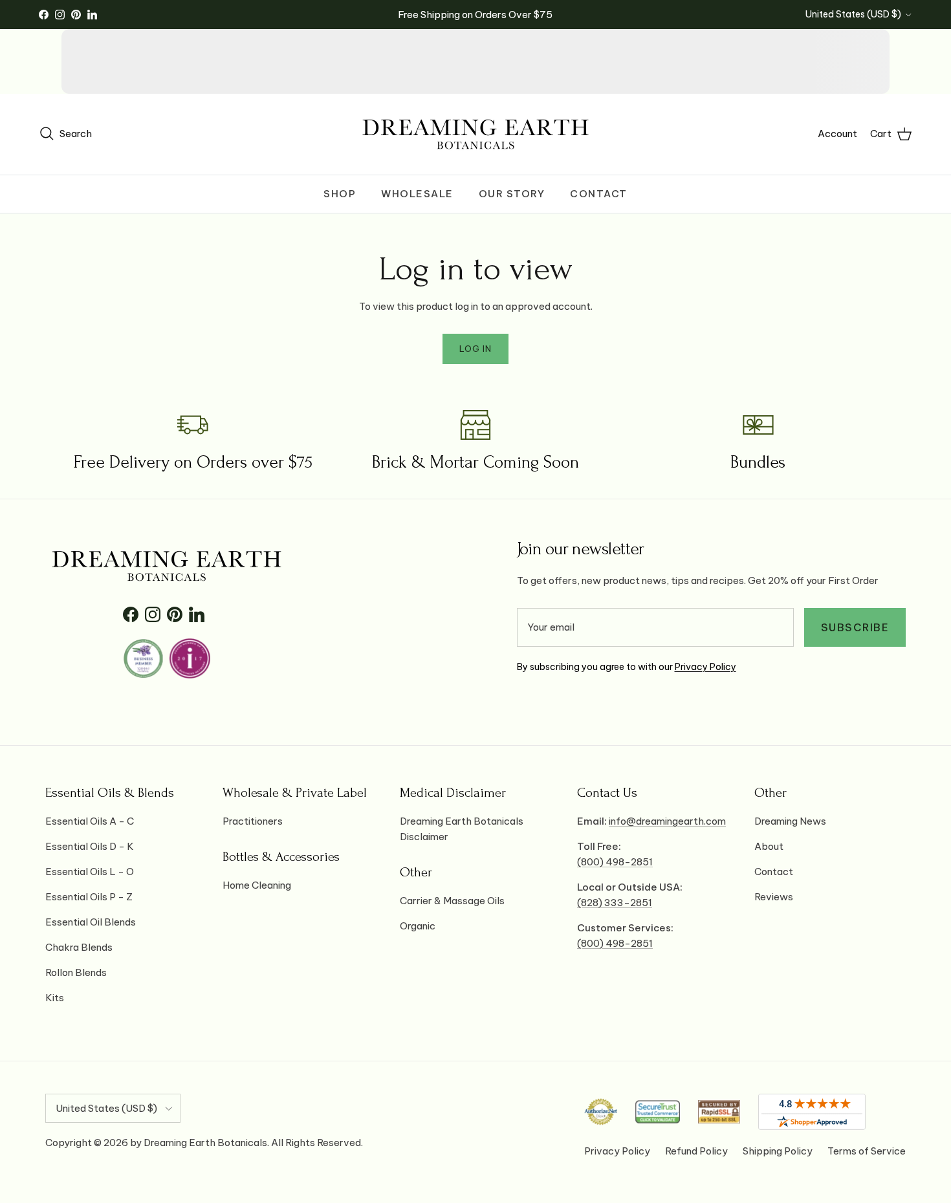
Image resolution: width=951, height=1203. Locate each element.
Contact (599, 194)
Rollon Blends (76, 972)
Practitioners (253, 821)
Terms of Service (866, 1151)
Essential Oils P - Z (89, 897)
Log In (475, 348)
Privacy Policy (705, 667)
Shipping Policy (778, 1151)
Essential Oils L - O (89, 871)
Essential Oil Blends (90, 922)
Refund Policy (696, 1151)
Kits (54, 998)
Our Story (512, 194)
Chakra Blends (79, 947)
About (768, 846)
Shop (339, 194)
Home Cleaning (257, 885)
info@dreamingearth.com (667, 821)
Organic (417, 926)
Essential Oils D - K (89, 846)
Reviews (773, 897)
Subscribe (855, 627)
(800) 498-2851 (615, 862)
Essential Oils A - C (89, 821)
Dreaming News (790, 821)
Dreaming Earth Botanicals (205, 1142)
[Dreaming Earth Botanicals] (475, 134)
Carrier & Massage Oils (452, 900)
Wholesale (417, 194)
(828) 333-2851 (614, 902)
